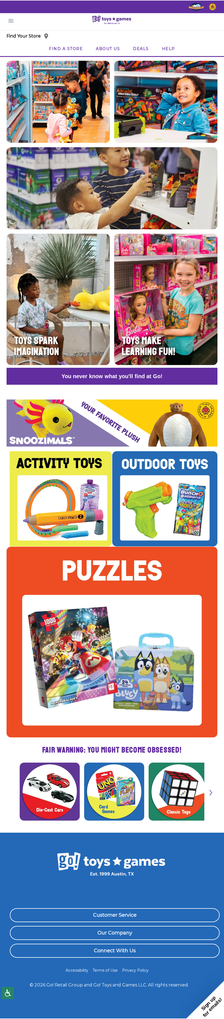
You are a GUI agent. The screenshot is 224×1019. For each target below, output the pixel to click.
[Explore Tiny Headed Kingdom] (212, 7)
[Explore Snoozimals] (196, 7)
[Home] (112, 21)
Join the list (157, 981)
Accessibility (77, 970)
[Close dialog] (211, 891)
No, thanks (157, 1000)
